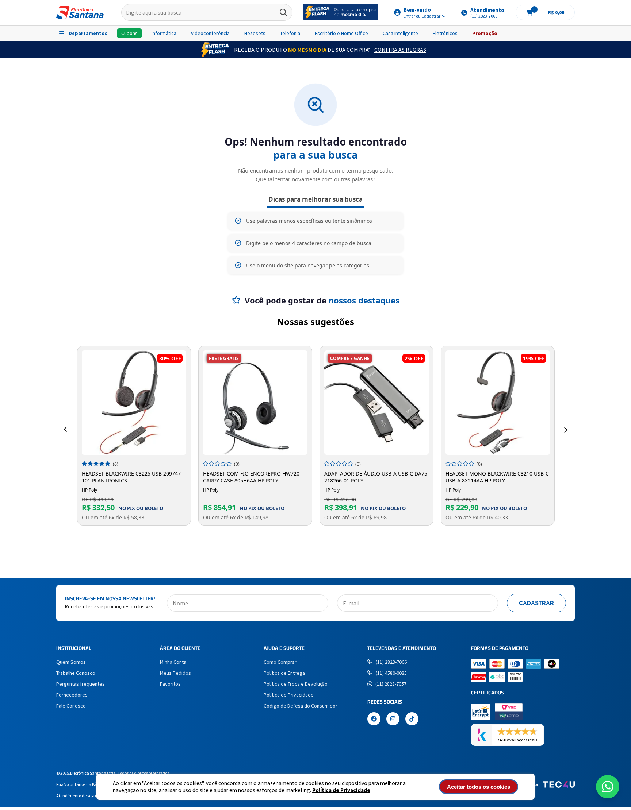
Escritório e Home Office (341, 33)
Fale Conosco (71, 705)
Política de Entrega (284, 673)
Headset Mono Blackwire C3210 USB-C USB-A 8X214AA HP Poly (497, 477)
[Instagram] (392, 719)
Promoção (484, 33)
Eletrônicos (445, 33)
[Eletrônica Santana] (80, 12)
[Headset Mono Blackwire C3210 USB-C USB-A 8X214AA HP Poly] (497, 402)
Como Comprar (280, 662)
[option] (134, 436)
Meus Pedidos (175, 673)
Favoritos (170, 684)
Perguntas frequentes (80, 684)
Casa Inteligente (400, 33)
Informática (164, 33)
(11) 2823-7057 (390, 684)
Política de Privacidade (341, 790)
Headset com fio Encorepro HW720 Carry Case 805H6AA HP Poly (251, 477)
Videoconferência (210, 33)
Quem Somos (71, 662)
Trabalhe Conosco (75, 673)
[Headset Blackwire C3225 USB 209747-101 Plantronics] (134, 402)
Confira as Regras (400, 49)
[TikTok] (411, 719)
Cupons (129, 33)
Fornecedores (72, 694)
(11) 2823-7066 (391, 662)
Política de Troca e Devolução (296, 684)
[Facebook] (373, 719)
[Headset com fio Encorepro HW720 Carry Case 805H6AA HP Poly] (255, 402)
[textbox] (206, 12)
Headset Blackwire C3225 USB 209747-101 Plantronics (132, 477)
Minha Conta (173, 662)
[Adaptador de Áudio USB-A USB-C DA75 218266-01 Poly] (376, 402)
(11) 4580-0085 (391, 673)
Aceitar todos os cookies (478, 787)
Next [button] (565, 429)
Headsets (254, 33)
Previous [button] (65, 429)
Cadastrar (536, 603)
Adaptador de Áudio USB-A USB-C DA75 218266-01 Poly (375, 477)
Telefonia (290, 33)
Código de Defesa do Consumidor (300, 705)
